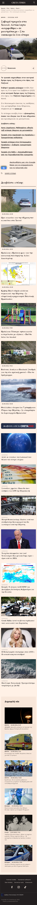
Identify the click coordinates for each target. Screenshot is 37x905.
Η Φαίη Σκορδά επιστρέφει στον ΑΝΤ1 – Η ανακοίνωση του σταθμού (18, 653)
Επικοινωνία (28, 882)
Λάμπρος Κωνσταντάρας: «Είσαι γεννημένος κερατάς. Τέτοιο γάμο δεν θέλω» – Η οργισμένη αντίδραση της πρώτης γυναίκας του (18, 837)
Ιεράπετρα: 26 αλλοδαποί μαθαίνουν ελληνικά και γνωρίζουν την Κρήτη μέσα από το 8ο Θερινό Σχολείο (18, 781)
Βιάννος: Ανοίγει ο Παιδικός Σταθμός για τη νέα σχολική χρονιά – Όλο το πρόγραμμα (18, 372)
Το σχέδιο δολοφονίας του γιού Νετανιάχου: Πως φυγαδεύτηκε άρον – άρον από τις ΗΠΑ (17, 556)
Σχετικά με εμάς (19, 882)
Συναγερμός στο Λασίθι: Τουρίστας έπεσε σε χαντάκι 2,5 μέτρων (18, 754)
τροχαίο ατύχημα (15, 88)
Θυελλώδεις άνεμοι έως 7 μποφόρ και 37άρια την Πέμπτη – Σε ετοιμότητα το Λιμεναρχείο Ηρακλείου (18, 410)
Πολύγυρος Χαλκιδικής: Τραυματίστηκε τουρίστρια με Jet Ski (18, 684)
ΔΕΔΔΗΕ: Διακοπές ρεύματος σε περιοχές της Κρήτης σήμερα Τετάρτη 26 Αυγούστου (18, 728)
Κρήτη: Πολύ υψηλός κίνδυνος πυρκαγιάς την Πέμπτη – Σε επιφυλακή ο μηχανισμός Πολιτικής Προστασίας (17, 294)
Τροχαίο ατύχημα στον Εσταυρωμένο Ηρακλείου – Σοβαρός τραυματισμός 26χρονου (16, 144)
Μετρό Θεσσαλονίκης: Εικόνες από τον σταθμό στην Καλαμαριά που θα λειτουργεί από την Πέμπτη (18, 522)
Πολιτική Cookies (11, 879)
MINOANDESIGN (13, 901)
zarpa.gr (18, 109)
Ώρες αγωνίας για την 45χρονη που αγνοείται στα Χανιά (17, 219)
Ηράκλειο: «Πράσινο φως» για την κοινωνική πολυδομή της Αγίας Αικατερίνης (17, 255)
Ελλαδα (7, 806)
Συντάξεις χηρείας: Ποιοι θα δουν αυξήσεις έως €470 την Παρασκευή (16, 489)
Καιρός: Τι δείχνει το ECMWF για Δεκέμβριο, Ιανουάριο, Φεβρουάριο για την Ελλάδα (18, 589)
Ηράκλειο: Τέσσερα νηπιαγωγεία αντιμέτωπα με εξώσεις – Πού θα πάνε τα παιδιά (16, 334)
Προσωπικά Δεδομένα (24, 879)
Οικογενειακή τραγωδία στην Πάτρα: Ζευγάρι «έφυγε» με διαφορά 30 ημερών (17, 809)
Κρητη (3, 17)
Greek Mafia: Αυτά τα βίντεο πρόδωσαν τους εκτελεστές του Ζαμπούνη (18, 621)
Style (6, 832)
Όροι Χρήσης (8, 882)
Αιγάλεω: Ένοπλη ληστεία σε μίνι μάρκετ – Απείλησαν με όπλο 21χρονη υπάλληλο (18, 865)
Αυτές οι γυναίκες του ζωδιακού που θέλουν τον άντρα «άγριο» (16, 458)
